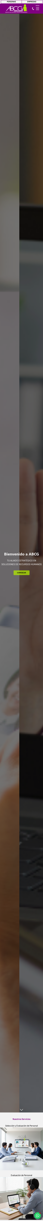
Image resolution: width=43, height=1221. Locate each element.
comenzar (21, 573)
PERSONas (11, 2)
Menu (37, 7)
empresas (32, 2)
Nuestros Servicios (21, 1119)
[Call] (33, 8)
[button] (37, 1215)
